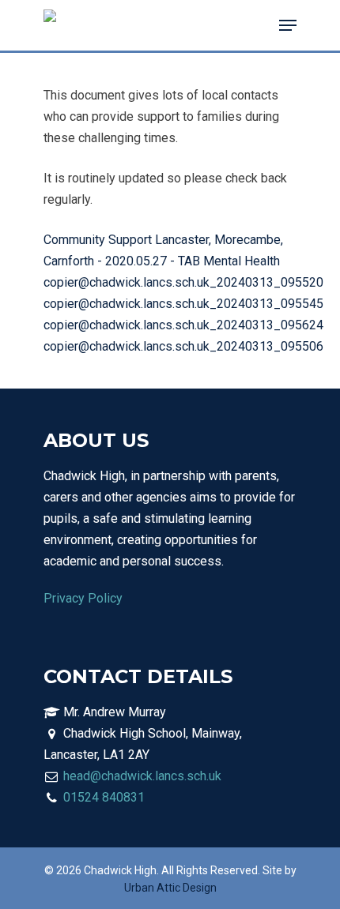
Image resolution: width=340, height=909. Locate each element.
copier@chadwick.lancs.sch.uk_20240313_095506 (183, 346)
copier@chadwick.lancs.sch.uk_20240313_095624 (183, 324)
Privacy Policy (83, 598)
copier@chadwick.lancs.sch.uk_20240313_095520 (183, 282)
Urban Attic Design (170, 887)
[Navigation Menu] (288, 25)
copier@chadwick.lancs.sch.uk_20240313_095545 (183, 303)
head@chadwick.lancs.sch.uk (142, 775)
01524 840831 (104, 797)
